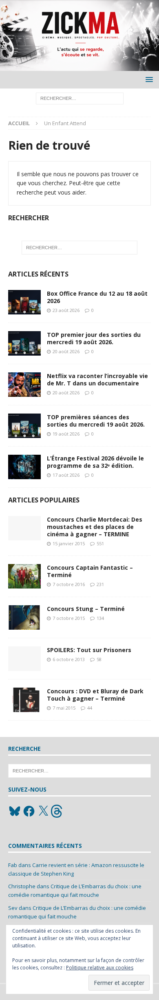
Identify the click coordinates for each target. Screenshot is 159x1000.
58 (99, 659)
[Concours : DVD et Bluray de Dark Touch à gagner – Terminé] (24, 700)
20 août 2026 (66, 351)
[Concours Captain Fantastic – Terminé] (24, 576)
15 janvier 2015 (69, 543)
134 (100, 618)
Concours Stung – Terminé (86, 609)
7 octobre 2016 (69, 584)
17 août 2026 (66, 475)
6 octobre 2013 (69, 659)
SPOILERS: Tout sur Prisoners (89, 650)
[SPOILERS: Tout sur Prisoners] (24, 658)
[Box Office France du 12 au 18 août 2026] (24, 302)
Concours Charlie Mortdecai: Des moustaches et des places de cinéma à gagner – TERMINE (94, 526)
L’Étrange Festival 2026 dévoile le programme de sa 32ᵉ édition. (95, 461)
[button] (148, 79)
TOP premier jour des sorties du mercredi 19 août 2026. (94, 338)
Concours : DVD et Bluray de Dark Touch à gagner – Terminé (95, 694)
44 (89, 708)
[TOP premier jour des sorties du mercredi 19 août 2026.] (24, 343)
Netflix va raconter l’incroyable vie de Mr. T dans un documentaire (97, 379)
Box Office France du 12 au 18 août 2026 (97, 297)
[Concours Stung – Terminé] (24, 617)
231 (100, 584)
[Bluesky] (14, 811)
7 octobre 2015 (69, 618)
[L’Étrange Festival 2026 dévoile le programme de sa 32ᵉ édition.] (24, 467)
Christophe (21, 886)
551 (100, 543)
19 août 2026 (66, 434)
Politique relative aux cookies (99, 967)
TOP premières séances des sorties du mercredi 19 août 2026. (96, 420)
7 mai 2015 (64, 708)
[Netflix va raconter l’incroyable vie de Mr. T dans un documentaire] (24, 384)
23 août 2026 (66, 310)
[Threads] (57, 811)
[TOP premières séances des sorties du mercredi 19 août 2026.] (24, 426)
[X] (43, 811)
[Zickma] (79, 66)
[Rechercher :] (80, 98)
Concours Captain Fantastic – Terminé (90, 571)
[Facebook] (28, 811)
